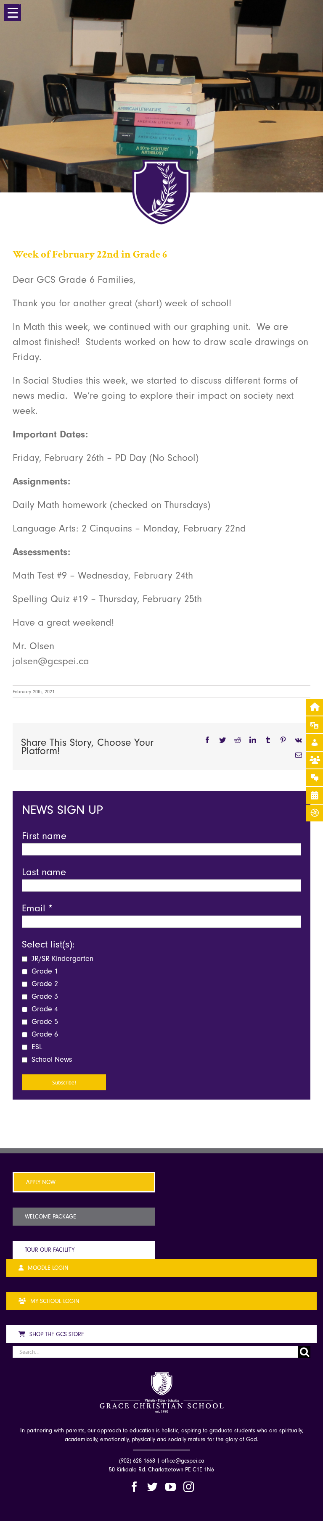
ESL (35, 1046)
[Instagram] (188, 1487)
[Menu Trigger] (12, 12)
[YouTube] (170, 1487)
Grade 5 (43, 1021)
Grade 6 (43, 1034)
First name (44, 836)
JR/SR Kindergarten (61, 958)
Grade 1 (43, 971)
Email (37, 908)
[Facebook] (134, 1487)
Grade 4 (43, 1009)
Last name (44, 872)
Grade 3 (43, 996)
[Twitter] (152, 1487)
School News (50, 1059)
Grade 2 (43, 983)
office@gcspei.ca (183, 1460)
